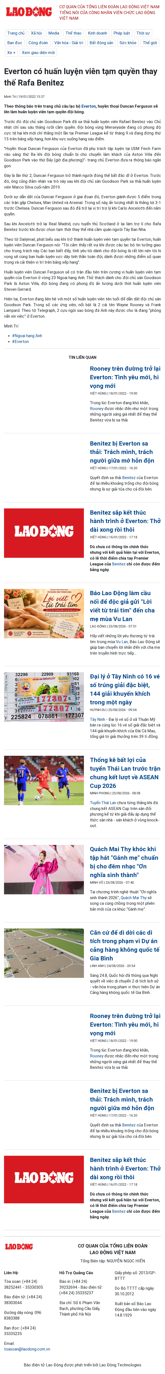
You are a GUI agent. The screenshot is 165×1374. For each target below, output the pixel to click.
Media (53, 33)
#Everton (20, 341)
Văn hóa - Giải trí (68, 42)
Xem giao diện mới (38, 52)
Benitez (129, 477)
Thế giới (150, 42)
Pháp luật (121, 33)
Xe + (11, 52)
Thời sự (143, 33)
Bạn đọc (14, 42)
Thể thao (73, 33)
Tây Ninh (97, 719)
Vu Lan (122, 641)
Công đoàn (38, 42)
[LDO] (44, 533)
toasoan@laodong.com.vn (27, 1349)
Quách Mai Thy (133, 897)
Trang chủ (16, 33)
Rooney (96, 408)
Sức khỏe (128, 42)
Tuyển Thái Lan (103, 802)
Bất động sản (101, 42)
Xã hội (36, 33)
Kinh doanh (97, 33)
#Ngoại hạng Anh (27, 335)
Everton (88, 106)
